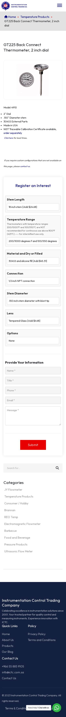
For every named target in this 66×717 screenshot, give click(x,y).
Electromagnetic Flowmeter (22, 524)
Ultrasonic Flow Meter (18, 551)
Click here (8, 138)
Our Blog (7, 652)
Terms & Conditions (17, 708)
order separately (13, 133)
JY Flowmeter (13, 489)
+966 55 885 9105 (13, 666)
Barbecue (10, 531)
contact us (25, 166)
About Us (8, 640)
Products (7, 646)
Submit (33, 445)
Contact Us (9, 678)
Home (12, 17)
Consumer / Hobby (16, 503)
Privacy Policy (36, 634)
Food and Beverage (17, 537)
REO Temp (11, 517)
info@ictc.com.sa (13, 672)
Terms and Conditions (42, 640)
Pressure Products (15, 544)
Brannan (9, 510)
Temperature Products (34, 17)
